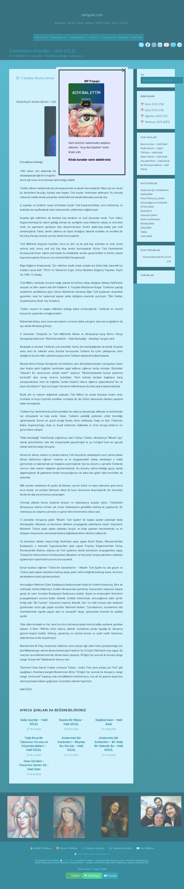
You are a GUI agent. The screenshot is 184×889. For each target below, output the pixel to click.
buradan (82, 159)
